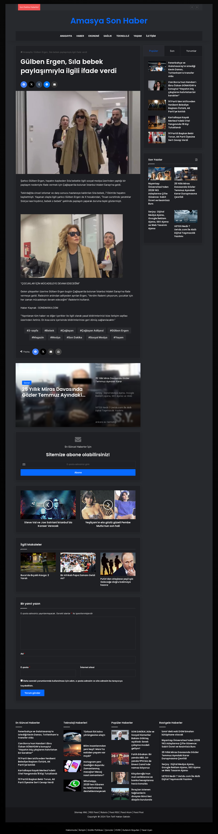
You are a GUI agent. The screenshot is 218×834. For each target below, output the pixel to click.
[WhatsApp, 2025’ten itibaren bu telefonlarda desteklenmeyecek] (72, 786)
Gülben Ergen (120, 330)
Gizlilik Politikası (95, 830)
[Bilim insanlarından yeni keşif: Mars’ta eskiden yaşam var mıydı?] (72, 750)
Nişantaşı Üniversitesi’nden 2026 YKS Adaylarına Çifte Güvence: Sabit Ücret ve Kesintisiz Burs (159, 193)
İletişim (151, 36)
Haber (80, 36)
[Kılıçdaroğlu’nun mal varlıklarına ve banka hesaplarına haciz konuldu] (120, 778)
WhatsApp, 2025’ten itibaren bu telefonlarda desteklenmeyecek (94, 786)
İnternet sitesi (87, 667)
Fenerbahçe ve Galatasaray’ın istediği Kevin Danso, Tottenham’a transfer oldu (181, 69)
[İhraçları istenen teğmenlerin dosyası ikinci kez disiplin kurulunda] (120, 794)
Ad (23, 653)
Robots (104, 812)
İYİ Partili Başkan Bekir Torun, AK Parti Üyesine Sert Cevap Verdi (181, 137)
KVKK (118, 830)
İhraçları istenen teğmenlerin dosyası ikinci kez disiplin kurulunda (141, 794)
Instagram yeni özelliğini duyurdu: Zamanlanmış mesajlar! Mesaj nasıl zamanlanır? (94, 768)
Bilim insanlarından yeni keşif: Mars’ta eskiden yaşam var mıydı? (94, 750)
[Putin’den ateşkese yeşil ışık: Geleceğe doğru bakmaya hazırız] (117, 564)
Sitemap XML (80, 812)
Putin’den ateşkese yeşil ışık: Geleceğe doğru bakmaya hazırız (117, 582)
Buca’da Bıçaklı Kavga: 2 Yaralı (35, 577)
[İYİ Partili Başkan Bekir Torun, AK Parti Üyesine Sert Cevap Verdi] (157, 137)
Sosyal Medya (98, 337)
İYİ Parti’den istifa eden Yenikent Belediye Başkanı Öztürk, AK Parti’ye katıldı (181, 106)
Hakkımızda (71, 830)
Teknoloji (122, 36)
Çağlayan (68, 330)
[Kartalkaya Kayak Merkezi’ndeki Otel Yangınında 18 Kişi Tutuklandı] (157, 122)
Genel (27, 382)
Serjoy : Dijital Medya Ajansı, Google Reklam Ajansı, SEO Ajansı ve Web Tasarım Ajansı (53, 392)
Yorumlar (191, 50)
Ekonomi (93, 36)
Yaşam (138, 36)
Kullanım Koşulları (131, 830)
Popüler (153, 50)
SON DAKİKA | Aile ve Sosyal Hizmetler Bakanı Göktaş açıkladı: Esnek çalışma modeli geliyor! (142, 740)
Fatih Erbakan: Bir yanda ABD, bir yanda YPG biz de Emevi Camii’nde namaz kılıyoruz (141, 761)
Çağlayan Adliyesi (93, 330)
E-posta (25, 667)
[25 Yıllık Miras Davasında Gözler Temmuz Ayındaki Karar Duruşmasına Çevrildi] (185, 173)
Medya (56, 337)
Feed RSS (114, 812)
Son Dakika (75, 337)
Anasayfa (66, 36)
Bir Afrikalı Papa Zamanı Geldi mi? (77, 577)
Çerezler (109, 830)
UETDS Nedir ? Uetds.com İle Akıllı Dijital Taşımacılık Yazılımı (185, 231)
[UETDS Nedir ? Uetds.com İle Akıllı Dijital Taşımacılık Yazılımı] (185, 216)
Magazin (38, 337)
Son (172, 50)
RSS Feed (94, 812)
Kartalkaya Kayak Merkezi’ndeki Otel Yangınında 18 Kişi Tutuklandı (179, 122)
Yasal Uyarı (146, 830)
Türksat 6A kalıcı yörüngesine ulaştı (94, 733)
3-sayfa (33, 330)
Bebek (50, 330)
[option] (78, 395)
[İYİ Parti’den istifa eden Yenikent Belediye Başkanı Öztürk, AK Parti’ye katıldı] (157, 105)
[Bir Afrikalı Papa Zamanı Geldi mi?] (78, 562)
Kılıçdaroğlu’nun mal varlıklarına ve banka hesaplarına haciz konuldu (142, 778)
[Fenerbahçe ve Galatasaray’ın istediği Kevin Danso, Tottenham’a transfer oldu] (157, 66)
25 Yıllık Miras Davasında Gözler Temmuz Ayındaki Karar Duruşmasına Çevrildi (80, 7)
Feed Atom (126, 812)
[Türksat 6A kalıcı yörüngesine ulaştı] (72, 736)
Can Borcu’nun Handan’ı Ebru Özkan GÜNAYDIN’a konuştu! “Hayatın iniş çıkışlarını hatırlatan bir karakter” (182, 89)
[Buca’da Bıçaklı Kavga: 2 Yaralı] (38, 562)
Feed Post (139, 812)
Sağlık (108, 36)
